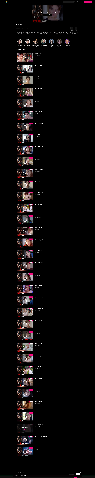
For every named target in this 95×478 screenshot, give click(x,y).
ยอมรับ (77, 474)
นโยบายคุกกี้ (24, 475)
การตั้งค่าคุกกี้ (71, 474)
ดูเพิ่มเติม (18, 36)
